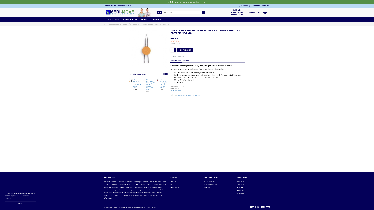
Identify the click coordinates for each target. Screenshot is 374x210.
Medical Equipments (114, 24)
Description (176, 60)
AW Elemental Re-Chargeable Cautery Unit (136, 83)
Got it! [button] (20, 203)
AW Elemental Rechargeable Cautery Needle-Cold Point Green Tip (149, 84)
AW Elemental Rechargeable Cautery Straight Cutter (163, 83)
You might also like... (138, 74)
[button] (164, 74)
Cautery (125, 24)
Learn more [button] (8, 198)
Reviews (186, 60)
